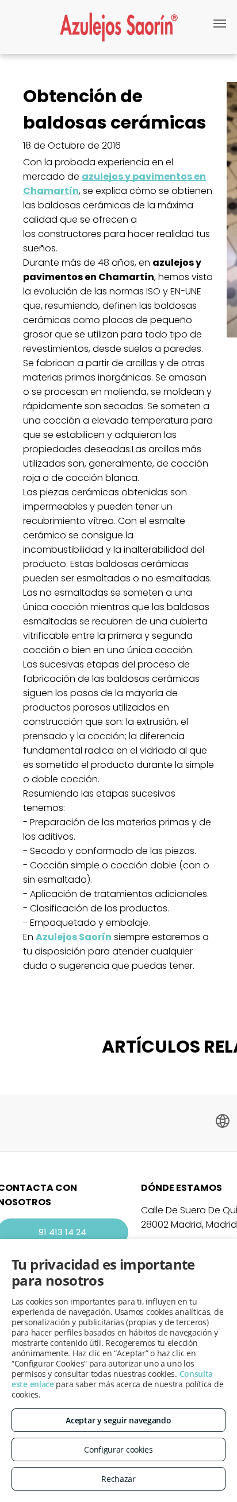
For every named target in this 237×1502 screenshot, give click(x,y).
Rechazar (118, 1478)
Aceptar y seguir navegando (118, 1420)
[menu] (219, 23)
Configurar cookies (118, 1449)
